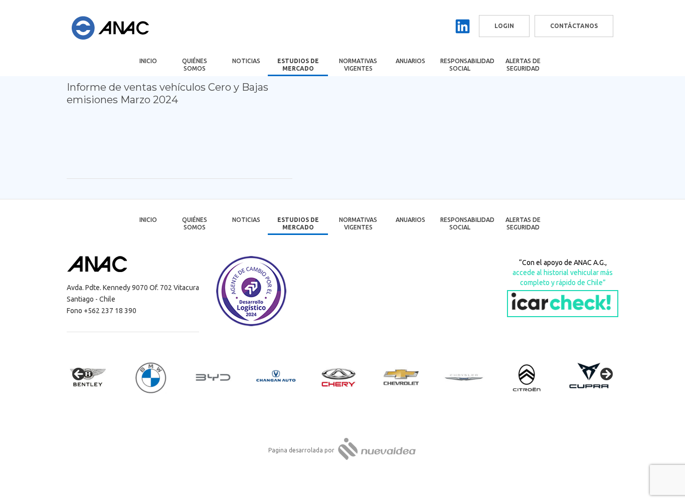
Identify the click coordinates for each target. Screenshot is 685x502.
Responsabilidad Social (466, 65)
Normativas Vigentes (358, 65)
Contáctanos (574, 26)
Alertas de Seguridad (523, 65)
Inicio (148, 61)
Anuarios (410, 61)
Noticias (246, 61)
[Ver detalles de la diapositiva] (97, 377)
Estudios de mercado (298, 65)
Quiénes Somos (194, 65)
